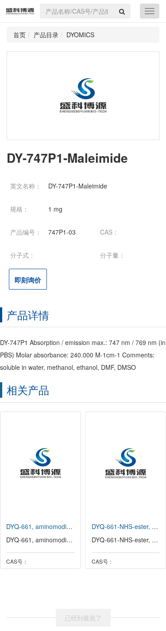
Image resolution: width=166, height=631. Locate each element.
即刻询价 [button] (28, 280)
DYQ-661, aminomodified (41, 526)
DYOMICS (80, 34)
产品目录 (46, 34)
